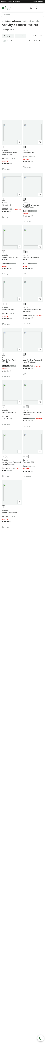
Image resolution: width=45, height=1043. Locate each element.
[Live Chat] (40, 1038)
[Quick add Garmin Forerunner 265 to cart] (40, 451)
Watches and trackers (13, 21)
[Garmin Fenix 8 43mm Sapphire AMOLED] (33, 250)
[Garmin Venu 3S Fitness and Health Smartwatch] (33, 403)
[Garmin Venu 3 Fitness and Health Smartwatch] (33, 301)
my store (11, 41)
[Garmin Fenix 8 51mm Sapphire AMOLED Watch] (33, 197)
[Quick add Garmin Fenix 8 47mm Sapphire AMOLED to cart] (19, 247)
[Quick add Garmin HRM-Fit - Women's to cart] (19, 402)
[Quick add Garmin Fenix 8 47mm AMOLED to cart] (19, 502)
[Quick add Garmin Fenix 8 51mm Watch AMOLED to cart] (19, 349)
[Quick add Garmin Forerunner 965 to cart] (40, 142)
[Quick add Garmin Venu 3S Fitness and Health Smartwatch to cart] (40, 402)
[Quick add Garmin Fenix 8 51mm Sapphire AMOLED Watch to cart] (40, 194)
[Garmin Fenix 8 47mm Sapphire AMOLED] (12, 250)
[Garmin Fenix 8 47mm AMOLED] (12, 504)
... (2, 21)
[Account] (36, 7)
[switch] (5, 41)
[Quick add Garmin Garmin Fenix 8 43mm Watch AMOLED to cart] (19, 142)
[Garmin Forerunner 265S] (12, 301)
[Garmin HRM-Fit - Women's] (12, 402)
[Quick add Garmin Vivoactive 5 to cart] (19, 194)
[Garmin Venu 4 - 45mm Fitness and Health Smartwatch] (33, 351)
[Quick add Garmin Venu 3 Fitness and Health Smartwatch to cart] (40, 299)
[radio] (3, 147)
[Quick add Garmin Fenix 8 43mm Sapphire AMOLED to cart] (40, 247)
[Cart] (31, 7)
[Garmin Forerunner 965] (33, 144)
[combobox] (22, 15)
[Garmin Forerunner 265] (33, 454)
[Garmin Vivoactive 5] (12, 195)
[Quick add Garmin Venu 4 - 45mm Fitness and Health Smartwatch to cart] (40, 349)
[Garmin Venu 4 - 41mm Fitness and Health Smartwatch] (12, 453)
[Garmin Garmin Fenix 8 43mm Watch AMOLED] (12, 145)
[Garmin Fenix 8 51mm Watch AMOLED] (12, 352)
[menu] (41, 7)
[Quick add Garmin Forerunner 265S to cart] (19, 299)
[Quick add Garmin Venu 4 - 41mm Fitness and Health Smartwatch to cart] (19, 451)
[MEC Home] (6, 7)
